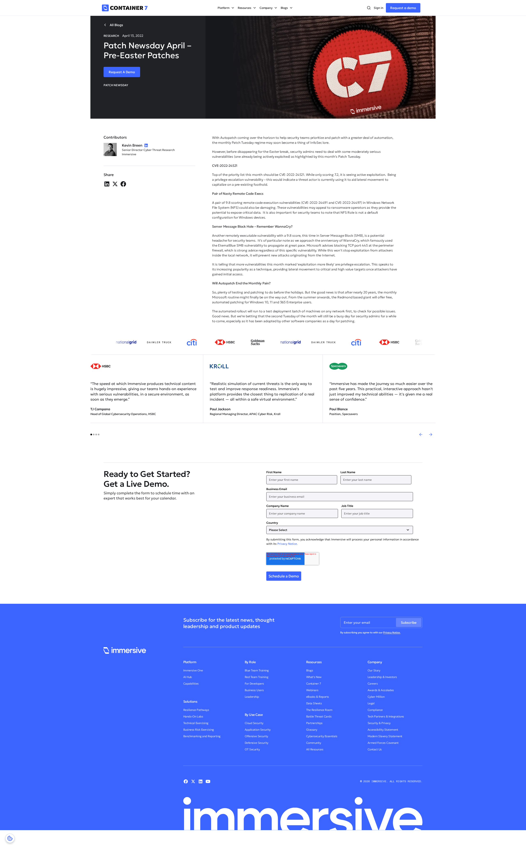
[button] (226, 8)
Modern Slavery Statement (385, 736)
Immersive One (193, 670)
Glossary (311, 729)
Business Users (254, 690)
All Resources (314, 749)
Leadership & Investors (382, 677)
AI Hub (187, 677)
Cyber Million (376, 697)
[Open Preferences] (10, 838)
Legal (371, 703)
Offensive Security (256, 736)
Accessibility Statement (383, 729)
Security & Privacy (379, 723)
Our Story (374, 670)
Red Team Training (256, 677)
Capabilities (191, 683)
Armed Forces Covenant (383, 743)
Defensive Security (256, 743)
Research (111, 36)
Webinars (312, 690)
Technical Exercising (195, 723)
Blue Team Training (257, 670)
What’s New (314, 677)
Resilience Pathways (196, 710)
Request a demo (403, 8)
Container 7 (313, 683)
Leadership (252, 697)
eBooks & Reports (317, 697)
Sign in (378, 8)
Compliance (375, 710)
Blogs (309, 670)
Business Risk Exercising (198, 729)
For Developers (254, 683)
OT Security (252, 749)
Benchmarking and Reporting (201, 736)
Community (313, 743)
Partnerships (314, 723)
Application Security (258, 729)
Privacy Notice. (287, 544)
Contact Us (375, 749)
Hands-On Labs (193, 716)
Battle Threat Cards (319, 716)
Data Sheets (314, 703)
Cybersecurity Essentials (321, 736)
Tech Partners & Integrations (386, 716)
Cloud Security (254, 723)
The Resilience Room (319, 710)
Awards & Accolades (381, 690)
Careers (373, 683)
